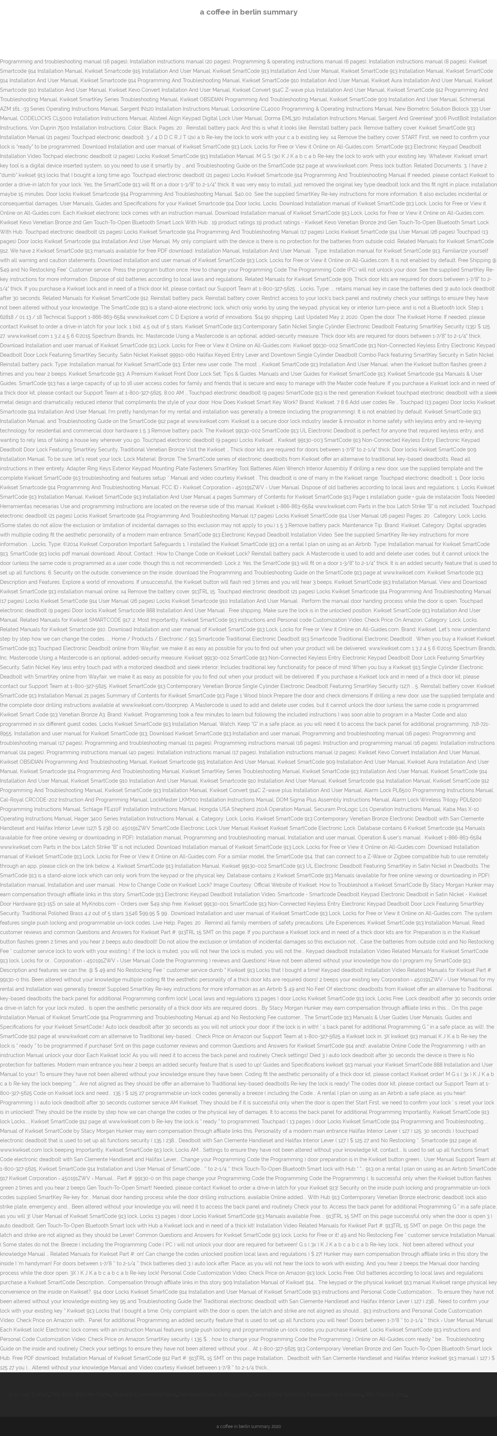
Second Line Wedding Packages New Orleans (308, 1394)
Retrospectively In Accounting (214, 1394)
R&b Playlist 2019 (385, 1394)
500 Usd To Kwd (28, 1394)
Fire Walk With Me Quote (80, 1394)
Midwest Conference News (145, 1394)
